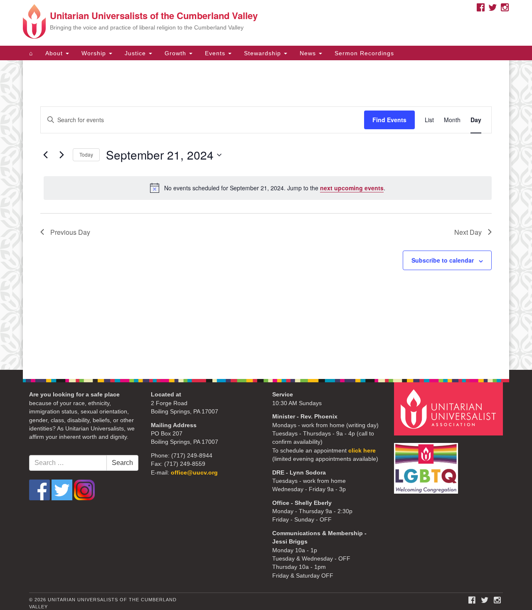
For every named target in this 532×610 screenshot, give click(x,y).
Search (122, 462)
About (55, 53)
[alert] (268, 187)
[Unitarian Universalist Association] (449, 408)
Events (216, 53)
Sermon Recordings (364, 53)
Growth (176, 53)
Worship (94, 53)
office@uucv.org (194, 473)
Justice (136, 53)
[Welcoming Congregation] (427, 464)
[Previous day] (45, 155)
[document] (266, 215)
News (309, 53)
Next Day (468, 232)
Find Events (389, 120)
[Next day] (61, 155)
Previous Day (70, 232)
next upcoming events (352, 188)
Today (86, 154)
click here (362, 451)
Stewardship (263, 53)
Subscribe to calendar (442, 260)
